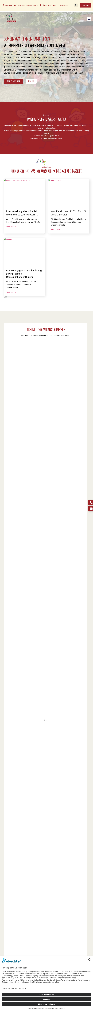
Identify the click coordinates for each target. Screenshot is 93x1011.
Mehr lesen (11, 227)
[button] (76, 5)
